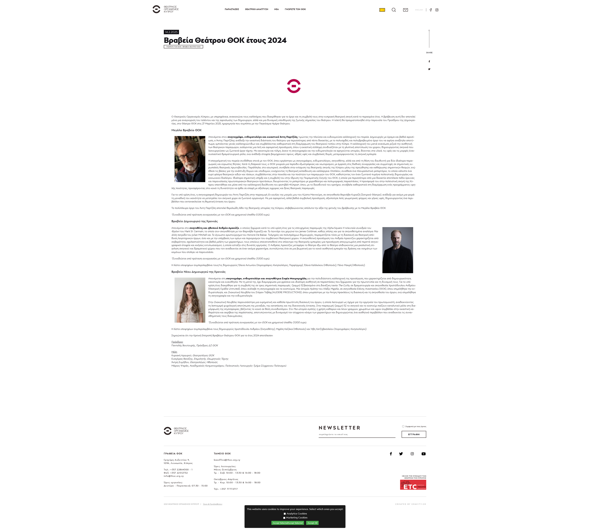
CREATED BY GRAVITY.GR (410, 504)
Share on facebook (429, 61)
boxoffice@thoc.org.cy (227, 460)
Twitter (429, 69)
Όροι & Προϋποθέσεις (212, 504)
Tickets (382, 10)
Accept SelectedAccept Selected (288, 523)
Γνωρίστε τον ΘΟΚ (295, 9)
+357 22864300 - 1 (181, 469)
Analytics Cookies (296, 513)
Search (394, 10)
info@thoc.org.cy (174, 476)
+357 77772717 (229, 489)
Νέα (276, 9)
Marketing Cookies (296, 517)
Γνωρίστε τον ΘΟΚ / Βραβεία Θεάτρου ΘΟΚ (183, 47)
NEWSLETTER (340, 427)
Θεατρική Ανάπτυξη (256, 9)
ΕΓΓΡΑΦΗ (414, 434)
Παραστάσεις (232, 9)
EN (419, 10)
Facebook (430, 10)
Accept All (312, 523)
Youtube (423, 453)
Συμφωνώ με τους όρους (415, 426)
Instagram (437, 10)
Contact (405, 10)
